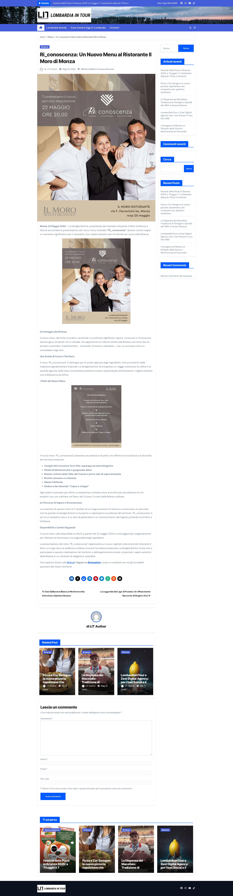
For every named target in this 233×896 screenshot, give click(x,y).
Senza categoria (52, 830)
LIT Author (52, 69)
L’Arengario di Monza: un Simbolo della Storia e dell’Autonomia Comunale (174, 128)
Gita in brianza (98, 69)
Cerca (167, 159)
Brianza (44, 47)
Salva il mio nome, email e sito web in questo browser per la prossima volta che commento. (87, 788)
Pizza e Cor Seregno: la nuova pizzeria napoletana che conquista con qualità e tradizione (57, 682)
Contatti (114, 27)
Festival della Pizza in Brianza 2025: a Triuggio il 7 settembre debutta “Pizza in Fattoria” (176, 73)
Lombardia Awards (56, 27)
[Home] (40, 28)
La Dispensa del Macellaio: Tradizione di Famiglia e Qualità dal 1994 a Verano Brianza (176, 102)
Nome (44, 759)
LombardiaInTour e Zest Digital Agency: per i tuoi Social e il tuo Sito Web (135, 680)
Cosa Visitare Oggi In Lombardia (88, 27)
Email (43, 769)
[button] (195, 27)
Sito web (44, 778)
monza (110, 69)
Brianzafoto (94, 562)
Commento (46, 718)
